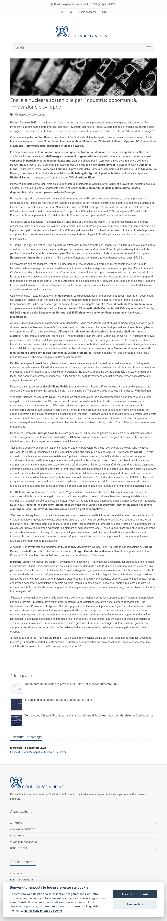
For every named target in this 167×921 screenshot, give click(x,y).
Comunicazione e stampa (30, 114)
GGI (104, 11)
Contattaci (17, 873)
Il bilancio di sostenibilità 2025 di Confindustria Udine (58, 700)
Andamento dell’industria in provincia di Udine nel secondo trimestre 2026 (71, 684)
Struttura (17, 835)
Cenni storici (18, 847)
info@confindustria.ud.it (75, 4)
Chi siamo (16, 823)
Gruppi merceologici (23, 841)
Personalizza (135, 904)
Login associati (87, 11)
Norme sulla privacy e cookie (43, 910)
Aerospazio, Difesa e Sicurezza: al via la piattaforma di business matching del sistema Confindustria (88, 715)
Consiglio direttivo (22, 829)
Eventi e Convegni (21, 879)
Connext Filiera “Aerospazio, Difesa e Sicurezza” (38, 752)
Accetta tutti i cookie (135, 894)
